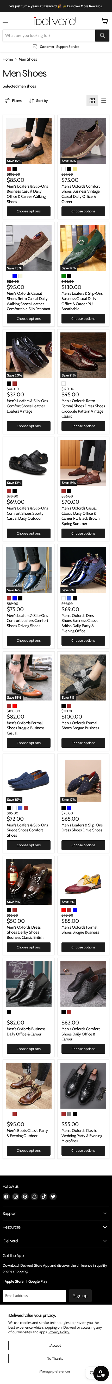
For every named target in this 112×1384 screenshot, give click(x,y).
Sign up (80, 1296)
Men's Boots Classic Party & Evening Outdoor (27, 1133)
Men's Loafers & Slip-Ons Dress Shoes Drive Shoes (82, 828)
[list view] (103, 100)
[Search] (102, 36)
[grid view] (92, 100)
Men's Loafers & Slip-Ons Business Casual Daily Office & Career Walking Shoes (27, 194)
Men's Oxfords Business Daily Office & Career (26, 1031)
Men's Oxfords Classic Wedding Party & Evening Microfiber (81, 1135)
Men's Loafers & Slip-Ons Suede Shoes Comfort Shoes (27, 830)
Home (8, 59)
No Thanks (55, 1358)
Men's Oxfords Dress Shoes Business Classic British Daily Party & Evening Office (79, 623)
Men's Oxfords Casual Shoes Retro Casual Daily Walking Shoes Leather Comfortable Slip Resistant (28, 301)
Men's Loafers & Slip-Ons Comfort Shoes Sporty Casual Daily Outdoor (27, 513)
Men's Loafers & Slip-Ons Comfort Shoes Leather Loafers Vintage (27, 405)
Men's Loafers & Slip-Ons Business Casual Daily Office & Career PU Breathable (82, 301)
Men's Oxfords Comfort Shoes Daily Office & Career (80, 1034)
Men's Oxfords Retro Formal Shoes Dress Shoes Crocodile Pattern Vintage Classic (83, 408)
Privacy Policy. (59, 1332)
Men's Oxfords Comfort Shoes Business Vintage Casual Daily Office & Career (80, 194)
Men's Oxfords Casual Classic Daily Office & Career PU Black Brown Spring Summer (80, 516)
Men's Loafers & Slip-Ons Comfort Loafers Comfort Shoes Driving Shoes (27, 620)
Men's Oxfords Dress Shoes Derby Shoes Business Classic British (25, 932)
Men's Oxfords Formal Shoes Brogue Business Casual (25, 728)
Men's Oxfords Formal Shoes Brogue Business (80, 726)
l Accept (55, 1345)
